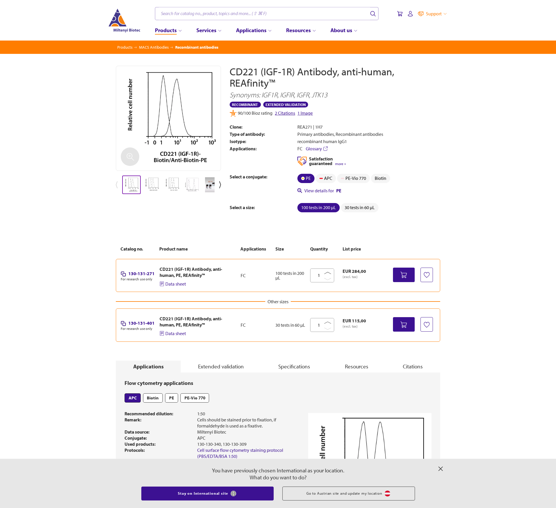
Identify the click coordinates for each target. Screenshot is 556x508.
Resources (356, 366)
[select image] (131, 185)
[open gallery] (168, 118)
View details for (322, 190)
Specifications (294, 366)
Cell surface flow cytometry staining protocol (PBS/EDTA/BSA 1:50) (240, 453)
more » (340, 164)
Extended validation (221, 366)
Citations (413, 366)
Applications (148, 366)
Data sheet (175, 284)
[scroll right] (221, 185)
